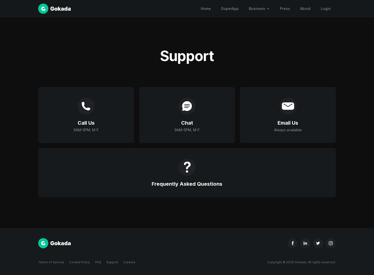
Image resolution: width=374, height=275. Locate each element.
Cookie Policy (79, 262)
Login (326, 8)
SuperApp (230, 8)
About (305, 8)
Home (206, 8)
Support (112, 262)
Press (285, 8)
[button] (259, 8)
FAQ (98, 262)
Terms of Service (51, 262)
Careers (129, 262)
